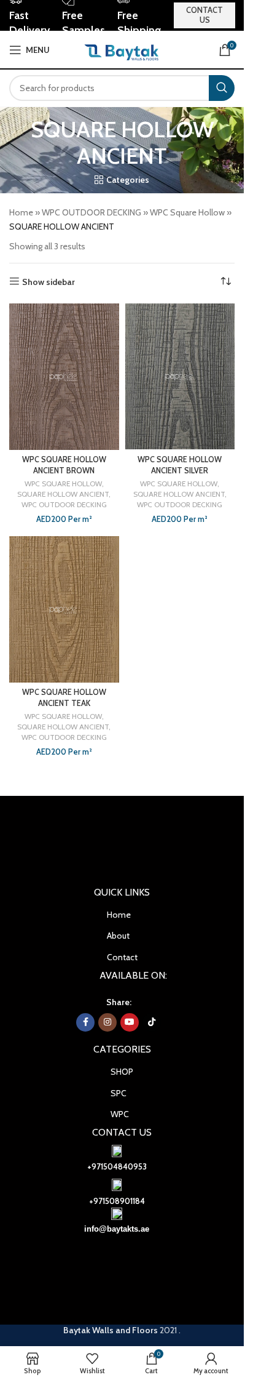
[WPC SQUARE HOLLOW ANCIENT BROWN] (64, 376)
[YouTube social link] (129, 1022)
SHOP (122, 1071)
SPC (118, 1093)
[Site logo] (122, 48)
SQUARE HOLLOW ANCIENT (63, 494)
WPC (120, 1114)
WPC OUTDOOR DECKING (91, 212)
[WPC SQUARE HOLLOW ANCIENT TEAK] (64, 609)
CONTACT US (204, 15)
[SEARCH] (222, 88)
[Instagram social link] (107, 1022)
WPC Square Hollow (187, 212)
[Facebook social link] (85, 1022)
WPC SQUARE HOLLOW (63, 483)
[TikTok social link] (151, 1022)
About (118, 935)
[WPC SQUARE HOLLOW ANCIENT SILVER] (180, 376)
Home (21, 212)
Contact (122, 957)
